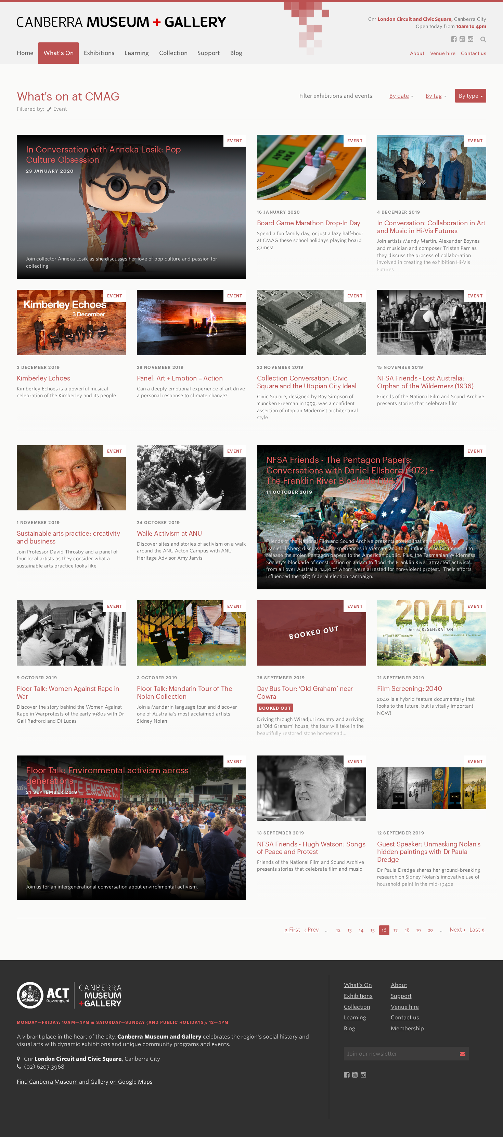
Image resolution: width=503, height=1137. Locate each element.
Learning (137, 53)
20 (430, 930)
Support (208, 53)
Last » (477, 929)
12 (338, 930)
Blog (236, 53)
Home (25, 53)
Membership (407, 1028)
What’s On (58, 53)
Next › (457, 929)
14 (361, 930)
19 (418, 930)
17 (396, 930)
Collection (173, 53)
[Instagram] (469, 39)
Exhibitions (99, 53)
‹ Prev (311, 929)
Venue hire (442, 53)
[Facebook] (452, 39)
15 (373, 930)
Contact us (473, 53)
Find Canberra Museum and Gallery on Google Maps (85, 1082)
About (417, 53)
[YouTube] (460, 39)
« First (292, 929)
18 (407, 930)
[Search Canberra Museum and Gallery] (479, 39)
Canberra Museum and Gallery (121, 22)
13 (350, 930)
